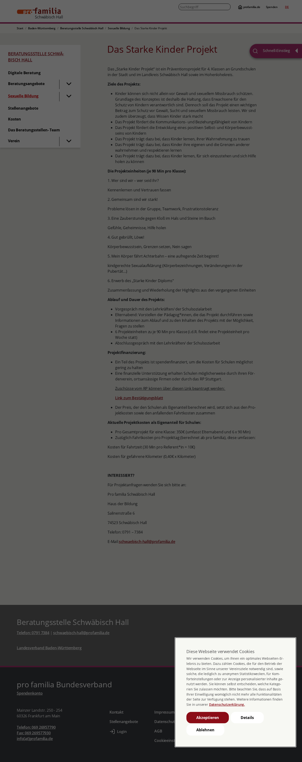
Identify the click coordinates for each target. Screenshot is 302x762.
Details (247, 717)
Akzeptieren (207, 717)
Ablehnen (205, 729)
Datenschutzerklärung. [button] (227, 704)
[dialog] (235, 692)
